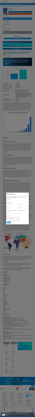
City (18, 212)
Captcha (8, 215)
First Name (8, 204)
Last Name (19, 204)
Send (9, 222)
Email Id (8, 207)
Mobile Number (20, 207)
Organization (8, 212)
